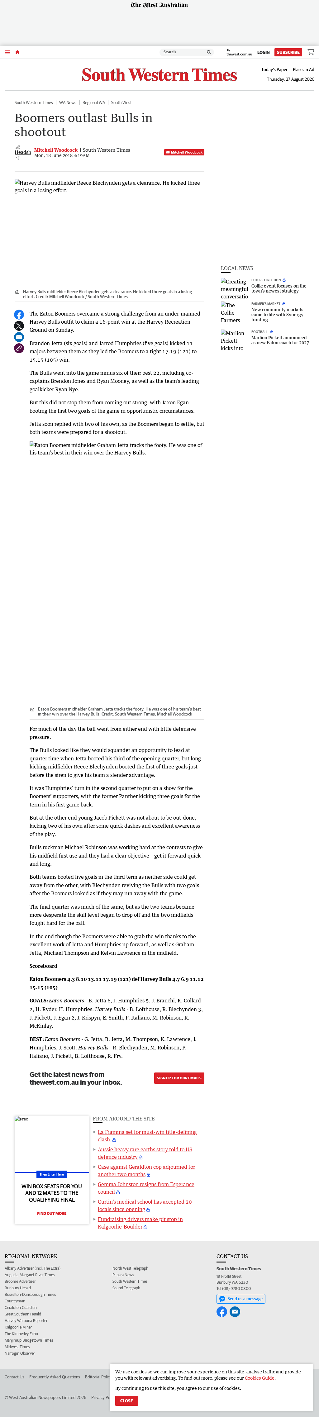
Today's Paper (274, 69)
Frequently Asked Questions (54, 1376)
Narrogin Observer (20, 1353)
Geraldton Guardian (21, 1307)
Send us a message (245, 1298)
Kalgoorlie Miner (18, 1327)
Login (263, 52)
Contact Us (14, 1376)
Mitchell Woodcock (186, 152)
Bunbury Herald (18, 1288)
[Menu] (7, 52)
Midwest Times (17, 1346)
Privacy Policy (103, 1397)
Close (126, 1400)
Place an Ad (303, 69)
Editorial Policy (98, 1376)
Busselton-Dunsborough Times (30, 1294)
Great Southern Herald (23, 1314)
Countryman (15, 1301)
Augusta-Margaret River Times (30, 1274)
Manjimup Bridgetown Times (29, 1340)
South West (121, 102)
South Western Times (34, 102)
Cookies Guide (259, 1378)
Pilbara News (123, 1274)
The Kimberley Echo (21, 1333)
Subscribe (288, 52)
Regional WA (94, 102)
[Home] (17, 52)
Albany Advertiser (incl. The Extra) (32, 1268)
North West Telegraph (130, 1268)
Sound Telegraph (126, 1288)
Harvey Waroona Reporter (26, 1320)
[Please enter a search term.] (209, 52)
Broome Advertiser (20, 1281)
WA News (67, 102)
